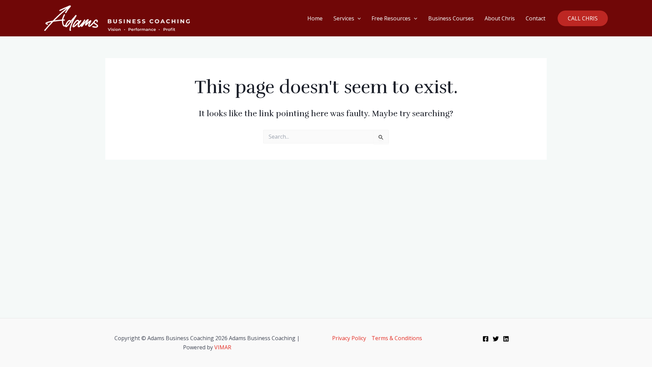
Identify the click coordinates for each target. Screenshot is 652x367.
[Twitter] (496, 339)
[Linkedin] (506, 339)
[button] (357, 18)
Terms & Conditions (397, 338)
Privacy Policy (349, 338)
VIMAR (222, 347)
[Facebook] (486, 339)
